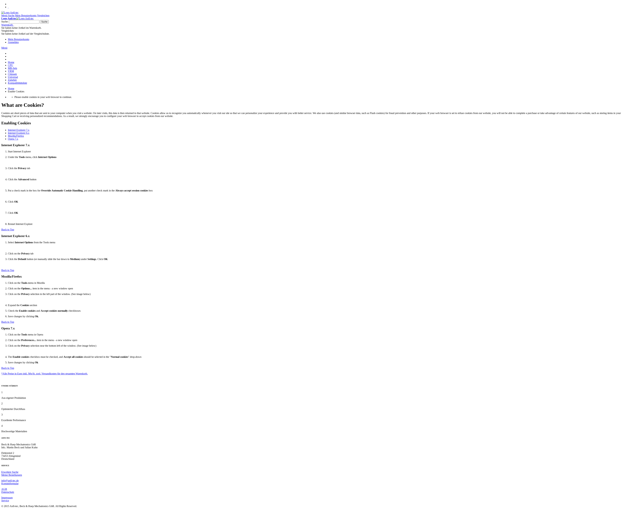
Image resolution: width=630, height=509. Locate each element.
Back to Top (7, 229)
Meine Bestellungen (11, 475)
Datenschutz (7, 492)
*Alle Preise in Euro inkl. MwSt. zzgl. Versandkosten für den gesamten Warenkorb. (44, 373)
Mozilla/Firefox (16, 136)
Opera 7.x (13, 138)
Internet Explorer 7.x (18, 130)
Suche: (4, 21)
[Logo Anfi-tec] (10, 12)
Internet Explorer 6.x (18, 133)
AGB (4, 489)
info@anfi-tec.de (10, 480)
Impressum (7, 497)
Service (5, 500)
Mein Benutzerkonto (18, 39)
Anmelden (13, 42)
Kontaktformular (10, 483)
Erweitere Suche (9, 472)
